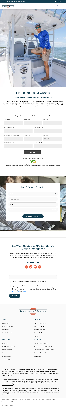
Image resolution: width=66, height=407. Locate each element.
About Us (5, 343)
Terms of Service (49, 379)
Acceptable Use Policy (7, 402)
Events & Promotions (8, 346)
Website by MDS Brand (7, 405)
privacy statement (7, 385)
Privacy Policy (15, 292)
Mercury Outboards (40, 326)
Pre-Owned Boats (7, 326)
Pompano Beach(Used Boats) (43, 346)
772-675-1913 (57, 1)
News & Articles (7, 350)
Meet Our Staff (6, 356)
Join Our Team (6, 359)
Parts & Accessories (40, 323)
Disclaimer (35, 400)
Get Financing (6, 330)
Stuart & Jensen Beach (40, 343)
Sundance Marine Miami (41, 353)
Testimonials (6, 353)
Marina (36, 336)
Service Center (38, 333)
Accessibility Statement (48, 400)
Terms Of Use (15, 400)
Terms (24, 292)
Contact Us (37, 356)
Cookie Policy (26, 400)
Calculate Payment (33, 216)
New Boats (5, 323)
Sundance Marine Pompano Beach (44, 350)
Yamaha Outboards (39, 330)
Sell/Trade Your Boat (8, 333)
